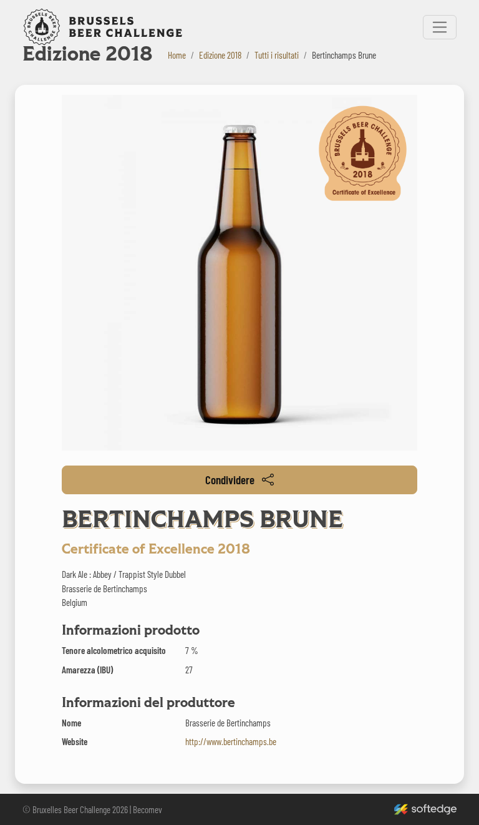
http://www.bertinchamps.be (230, 741)
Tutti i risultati (276, 55)
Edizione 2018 (220, 55)
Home (177, 55)
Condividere (229, 479)
